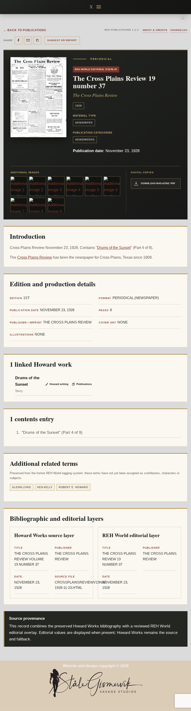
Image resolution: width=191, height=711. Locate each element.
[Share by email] (28, 40)
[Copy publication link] (37, 40)
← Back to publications (24, 30)
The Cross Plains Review (95, 95)
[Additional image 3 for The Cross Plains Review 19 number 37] (56, 186)
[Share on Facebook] (19, 40)
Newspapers (85, 139)
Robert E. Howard (73, 487)
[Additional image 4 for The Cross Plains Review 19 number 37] (74, 186)
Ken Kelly (44, 487)
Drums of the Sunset (114, 248)
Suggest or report (62, 40)
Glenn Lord (21, 487)
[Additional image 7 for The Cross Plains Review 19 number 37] (18, 208)
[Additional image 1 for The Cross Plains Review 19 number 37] (18, 186)
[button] (99, 7)
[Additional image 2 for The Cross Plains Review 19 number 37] (37, 186)
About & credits (155, 30)
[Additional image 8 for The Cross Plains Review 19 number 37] (37, 208)
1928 (78, 105)
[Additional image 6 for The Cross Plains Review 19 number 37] (112, 186)
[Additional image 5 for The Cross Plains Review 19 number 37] (93, 186)
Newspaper (84, 122)
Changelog (179, 30)
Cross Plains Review (34, 257)
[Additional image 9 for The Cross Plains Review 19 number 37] (56, 208)
